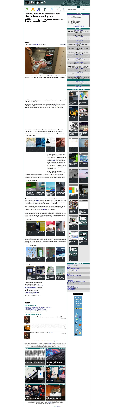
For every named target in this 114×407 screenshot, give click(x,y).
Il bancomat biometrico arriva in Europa (40, 277)
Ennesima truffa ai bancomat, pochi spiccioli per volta (60, 258)
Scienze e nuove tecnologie (72, 276)
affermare (51, 176)
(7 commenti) (42, 348)
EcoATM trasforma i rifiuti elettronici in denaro (50, 277)
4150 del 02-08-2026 (79, 76)
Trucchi (50, 6)
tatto (44, 209)
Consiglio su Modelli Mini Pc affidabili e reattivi (76, 281)
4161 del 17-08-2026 (79, 40)
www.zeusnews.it (36, 44)
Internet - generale (70, 269)
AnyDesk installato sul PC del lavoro (74, 275)
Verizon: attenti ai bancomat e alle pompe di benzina (50, 258)
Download (75, 6)
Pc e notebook (70, 280)
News (78, 6)
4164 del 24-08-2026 (79, 30)
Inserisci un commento (37, 341)
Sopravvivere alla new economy (73, 282)
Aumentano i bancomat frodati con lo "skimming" (60, 277)
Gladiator (27, 323)
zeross (27, 331)
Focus (42, 6)
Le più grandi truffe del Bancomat (40, 232)
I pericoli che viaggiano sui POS (50, 232)
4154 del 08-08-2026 (79, 62)
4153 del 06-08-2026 (79, 65)
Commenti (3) (62, 44)
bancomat (57, 105)
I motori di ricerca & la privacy (73, 287)
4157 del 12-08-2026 (79, 50)
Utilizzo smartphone (71, 289)
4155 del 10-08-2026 (79, 58)
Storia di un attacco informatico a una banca (50, 149)
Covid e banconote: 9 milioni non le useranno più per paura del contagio (31, 149)
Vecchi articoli (78, 86)
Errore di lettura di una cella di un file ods (75, 273)
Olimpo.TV (69, 267)
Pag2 (83, 6)
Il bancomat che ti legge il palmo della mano (60, 232)
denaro (37, 200)
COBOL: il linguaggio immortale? (73, 268)
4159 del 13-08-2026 (79, 47)
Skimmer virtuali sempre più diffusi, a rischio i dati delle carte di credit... (40, 149)
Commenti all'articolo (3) (33, 314)
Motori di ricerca (70, 286)
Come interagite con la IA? (72, 270)
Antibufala (70, 6)
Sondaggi (66, 6)
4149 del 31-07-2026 (79, 81)
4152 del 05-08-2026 (79, 68)
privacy (58, 401)
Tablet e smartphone (71, 288)
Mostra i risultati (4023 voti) (78, 26)
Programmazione (70, 272)
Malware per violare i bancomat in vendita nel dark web (40, 193)
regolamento (50, 343)
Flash (81, 6)
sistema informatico (48, 75)
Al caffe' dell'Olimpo (71, 264)
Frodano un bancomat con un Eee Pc (33, 312)
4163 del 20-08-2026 (79, 34)
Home (30, 6)
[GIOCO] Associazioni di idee (72, 265)
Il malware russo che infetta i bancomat (60, 193)
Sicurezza (46, 6)
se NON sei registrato (53, 341)
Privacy (68, 274)
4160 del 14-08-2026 (79, 43)
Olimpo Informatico (78, 263)
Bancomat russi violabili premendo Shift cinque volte (30, 193)
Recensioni (38, 6)
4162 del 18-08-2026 (79, 36)
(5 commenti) (62, 348)
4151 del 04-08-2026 (79, 72)
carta (49, 167)
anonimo (36, 292)
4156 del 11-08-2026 (79, 54)
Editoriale (34, 6)
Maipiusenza (55, 6)
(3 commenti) (42, 384)
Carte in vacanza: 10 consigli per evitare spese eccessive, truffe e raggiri (50, 194)
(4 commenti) (62, 366)
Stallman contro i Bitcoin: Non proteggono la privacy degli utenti (60, 149)
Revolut (53, 160)
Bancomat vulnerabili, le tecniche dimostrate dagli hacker (31, 278)
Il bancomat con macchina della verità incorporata (40, 258)
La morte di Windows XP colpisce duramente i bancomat (31, 233)
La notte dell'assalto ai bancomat (31, 258)
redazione (49, 402)
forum (45, 403)
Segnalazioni (60, 6)
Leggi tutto (50, 332)
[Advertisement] (34, 32)
